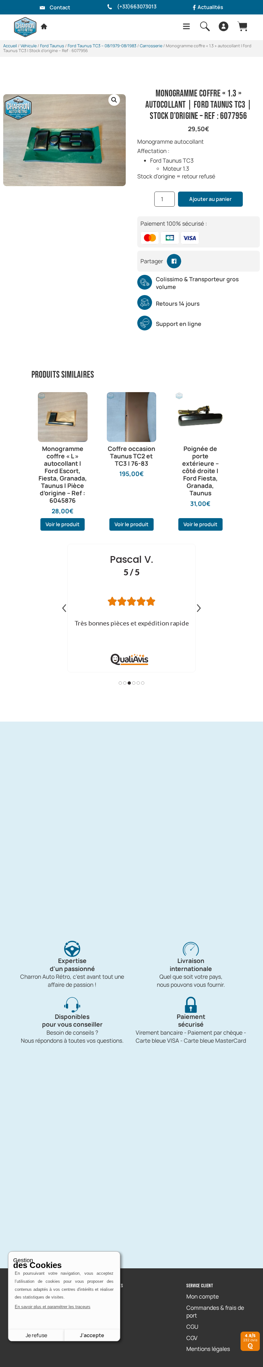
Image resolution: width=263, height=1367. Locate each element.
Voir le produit (63, 524)
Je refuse (36, 1335)
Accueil (10, 46)
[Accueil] (44, 26)
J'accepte (92, 1335)
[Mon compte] (223, 26)
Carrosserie (151, 46)
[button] (114, 100)
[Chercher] (205, 26)
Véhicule (29, 46)
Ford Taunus (52, 46)
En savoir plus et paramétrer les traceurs (52, 1306)
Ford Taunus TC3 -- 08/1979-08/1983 (102, 46)
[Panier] (242, 26)
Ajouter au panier (210, 198)
